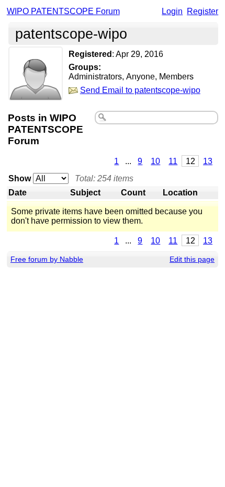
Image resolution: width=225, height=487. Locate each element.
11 (172, 161)
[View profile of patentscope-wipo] (35, 93)
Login (172, 11)
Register (202, 11)
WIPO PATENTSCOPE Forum (63, 11)
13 (207, 161)
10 (155, 161)
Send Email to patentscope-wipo (140, 90)
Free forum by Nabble (46, 259)
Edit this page (192, 259)
